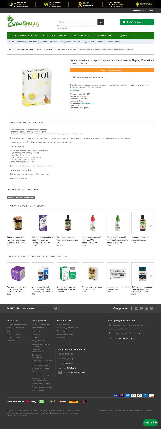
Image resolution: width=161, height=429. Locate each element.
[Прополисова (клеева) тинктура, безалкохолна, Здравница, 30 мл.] (118, 223)
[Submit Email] (55, 308)
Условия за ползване (40, 368)
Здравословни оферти (93, 42)
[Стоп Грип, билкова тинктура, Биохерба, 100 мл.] (68, 223)
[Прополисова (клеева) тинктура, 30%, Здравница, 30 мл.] (93, 223)
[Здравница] (80, 4)
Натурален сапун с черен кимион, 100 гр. (118, 288)
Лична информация (65, 334)
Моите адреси (62, 331)
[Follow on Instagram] (136, 308)
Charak (74, 64)
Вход (151, 10)
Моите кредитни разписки (67, 328)
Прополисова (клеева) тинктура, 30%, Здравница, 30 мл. (91, 240)
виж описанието (87, 103)
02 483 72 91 (135, 334)
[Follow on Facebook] (131, 308)
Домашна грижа (82, 36)
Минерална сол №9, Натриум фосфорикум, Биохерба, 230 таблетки (42, 289)
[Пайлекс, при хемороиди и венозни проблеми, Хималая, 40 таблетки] (142, 273)
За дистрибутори (113, 42)
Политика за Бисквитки (41, 384)
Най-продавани (38, 331)
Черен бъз (11, 341)
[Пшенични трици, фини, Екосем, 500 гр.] (93, 273)
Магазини (36, 334)
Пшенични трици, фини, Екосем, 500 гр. (92, 288)
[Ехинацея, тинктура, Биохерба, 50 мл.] (142, 223)
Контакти (35, 337)
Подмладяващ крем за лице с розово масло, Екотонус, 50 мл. (17, 289)
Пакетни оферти (105, 36)
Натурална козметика (55, 36)
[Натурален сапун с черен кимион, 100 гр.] (118, 273)
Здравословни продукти (23, 36)
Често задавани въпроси (42, 375)
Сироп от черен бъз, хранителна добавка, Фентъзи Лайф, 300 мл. (17, 240)
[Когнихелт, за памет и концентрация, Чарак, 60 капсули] (68, 273)
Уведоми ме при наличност (89, 77)
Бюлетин (13, 308)
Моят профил (64, 320)
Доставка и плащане (48, 42)
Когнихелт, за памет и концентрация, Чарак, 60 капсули (67, 289)
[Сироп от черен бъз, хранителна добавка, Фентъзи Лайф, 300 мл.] (18, 223)
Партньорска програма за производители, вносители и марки (42, 363)
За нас (11, 42)
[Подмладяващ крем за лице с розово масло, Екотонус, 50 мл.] (18, 273)
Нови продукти (38, 328)
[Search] (100, 22)
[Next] (151, 226)
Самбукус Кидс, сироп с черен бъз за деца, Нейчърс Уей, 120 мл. (42, 240)
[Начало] (9, 49)
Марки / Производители (27, 42)
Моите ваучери (63, 337)
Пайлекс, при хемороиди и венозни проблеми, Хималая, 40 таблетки (142, 289)
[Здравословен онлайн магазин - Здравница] (30, 22)
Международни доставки (71, 42)
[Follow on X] (141, 308)
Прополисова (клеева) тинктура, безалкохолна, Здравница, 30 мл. (117, 240)
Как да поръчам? (39, 341)
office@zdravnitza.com (126, 338)
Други (123, 36)
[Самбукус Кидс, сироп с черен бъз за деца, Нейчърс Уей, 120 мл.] (43, 223)
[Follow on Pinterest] (151, 308)
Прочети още (74, 90)
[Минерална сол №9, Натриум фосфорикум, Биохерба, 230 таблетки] (43, 273)
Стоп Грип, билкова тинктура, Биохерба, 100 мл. (67, 240)
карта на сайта (38, 390)
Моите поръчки (63, 324)
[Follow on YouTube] (146, 308)
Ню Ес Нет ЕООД (147, 411)
